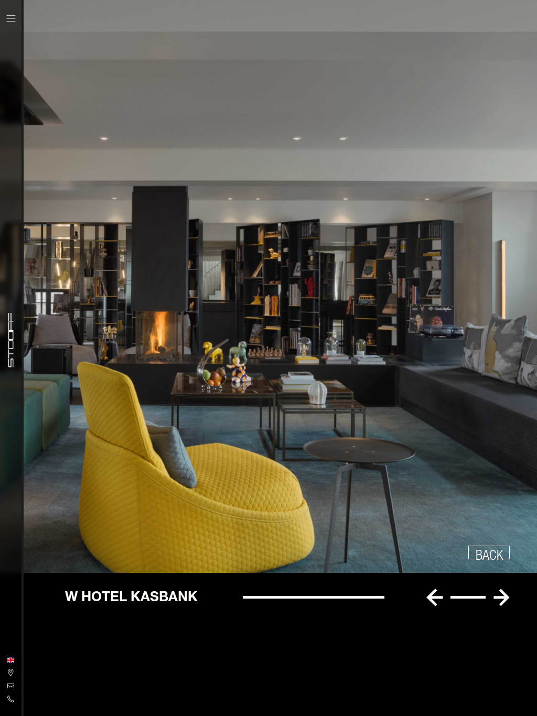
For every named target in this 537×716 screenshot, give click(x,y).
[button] (434, 597)
